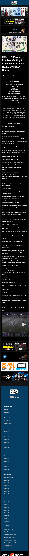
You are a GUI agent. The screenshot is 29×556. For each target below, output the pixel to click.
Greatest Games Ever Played (11, 543)
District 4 (11, 75)
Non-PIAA (6, 518)
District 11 (6, 445)
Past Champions (8, 529)
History (6, 409)
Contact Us (7, 415)
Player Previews (21, 75)
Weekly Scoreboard (9, 477)
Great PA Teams (8, 545)
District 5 (6, 455)
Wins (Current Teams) (9, 537)
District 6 (6, 458)
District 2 (6, 436)
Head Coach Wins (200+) (10, 540)
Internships (7, 420)
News (15, 75)
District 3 (6, 439)
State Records (8, 532)
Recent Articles (8, 423)
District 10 (6, 469)
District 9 (6, 466)
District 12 (6, 447)
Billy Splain (4, 77)
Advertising (7, 412)
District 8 (6, 464)
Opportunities (7, 417)
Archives (6, 431)
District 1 (6, 434)
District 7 (6, 461)
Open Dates (7, 521)
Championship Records (10, 534)
